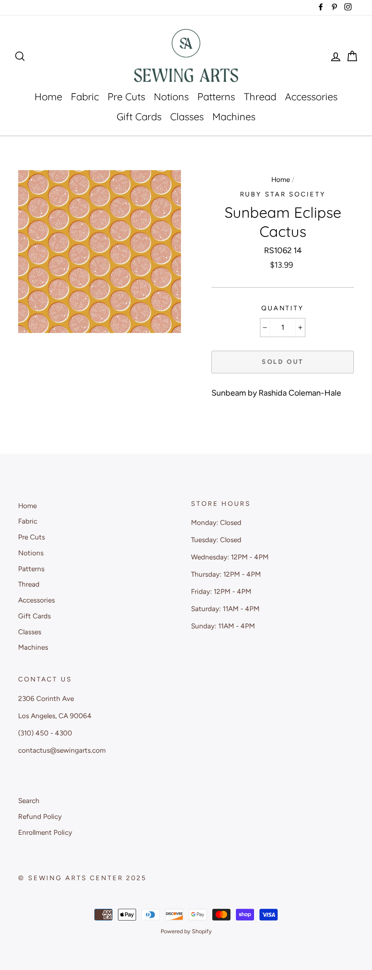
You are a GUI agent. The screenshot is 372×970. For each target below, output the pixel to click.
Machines (233, 116)
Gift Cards (139, 116)
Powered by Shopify (186, 931)
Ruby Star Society (283, 194)
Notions (171, 96)
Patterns (216, 96)
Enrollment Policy (45, 832)
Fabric (85, 96)
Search (28, 800)
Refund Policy (40, 816)
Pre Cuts (126, 96)
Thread (260, 96)
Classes (187, 116)
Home (48, 96)
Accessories (311, 96)
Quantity (282, 308)
